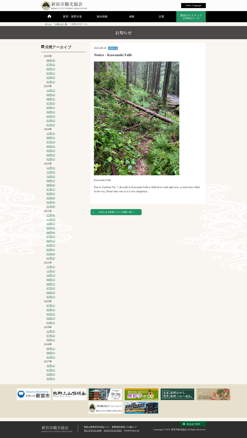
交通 (161, 16)
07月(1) (51, 189)
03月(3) (51, 116)
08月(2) (51, 137)
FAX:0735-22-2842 (113, 430)
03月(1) (51, 73)
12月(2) (51, 90)
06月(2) (51, 146)
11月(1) (51, 133)
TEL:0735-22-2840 (93, 430)
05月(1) (51, 245)
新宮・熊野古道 (72, 16)
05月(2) (51, 150)
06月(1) (51, 69)
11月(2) (51, 172)
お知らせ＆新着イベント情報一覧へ (116, 212)
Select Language (193, 5)
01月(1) (51, 82)
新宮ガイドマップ (191, 16)
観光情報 (102, 16)
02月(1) (51, 159)
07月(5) (51, 103)
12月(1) (51, 168)
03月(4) (51, 198)
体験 (131, 16)
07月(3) (51, 142)
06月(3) (51, 292)
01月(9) (51, 206)
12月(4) (51, 215)
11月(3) (51, 219)
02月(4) (51, 202)
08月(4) (51, 60)
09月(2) (51, 94)
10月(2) (51, 176)
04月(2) (51, 112)
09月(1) (51, 180)
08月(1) (51, 99)
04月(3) (51, 155)
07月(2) (51, 64)
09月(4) (51, 228)
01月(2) (51, 125)
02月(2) (51, 77)
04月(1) (51, 249)
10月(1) (51, 223)
